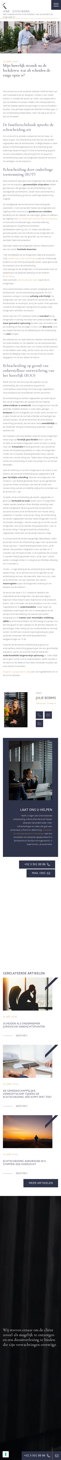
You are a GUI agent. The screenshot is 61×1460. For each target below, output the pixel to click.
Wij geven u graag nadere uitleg (17, 671)
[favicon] (4, 5)
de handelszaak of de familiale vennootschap (38, 218)
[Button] (56, 1455)
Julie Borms (46, 698)
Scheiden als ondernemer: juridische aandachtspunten (24, 1025)
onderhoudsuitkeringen (27, 280)
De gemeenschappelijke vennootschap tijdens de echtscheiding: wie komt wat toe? (27, 1094)
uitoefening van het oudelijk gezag (22, 258)
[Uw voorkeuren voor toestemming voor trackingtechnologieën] (6, 1454)
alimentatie (8, 276)
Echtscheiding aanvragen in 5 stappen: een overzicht (24, 1163)
